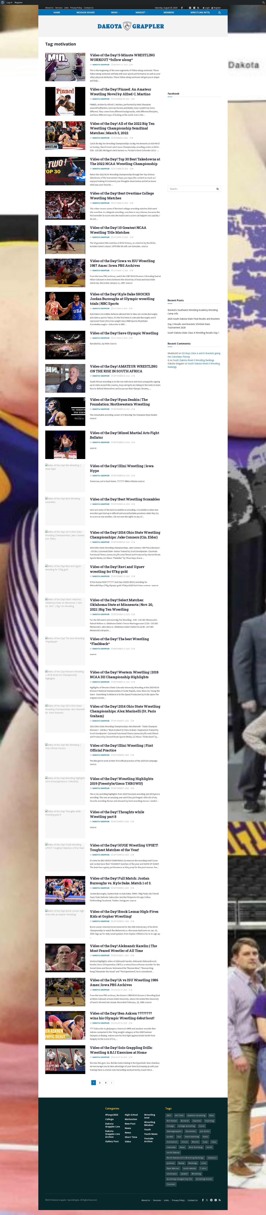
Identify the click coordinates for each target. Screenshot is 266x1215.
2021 (169, 1115)
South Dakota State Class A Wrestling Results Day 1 (193, 332)
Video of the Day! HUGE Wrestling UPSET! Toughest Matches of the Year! (124, 847)
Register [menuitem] (19, 2)
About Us (49, 7)
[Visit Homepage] (131, 26)
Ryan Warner (173, 1168)
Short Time (131, 1137)
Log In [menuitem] (9, 2)
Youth (147, 1129)
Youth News (150, 1133)
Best (212, 1115)
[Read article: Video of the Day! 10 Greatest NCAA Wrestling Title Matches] (65, 239)
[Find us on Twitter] (186, 8)
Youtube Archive (148, 1140)
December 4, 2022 (120, 138)
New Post (130, 1123)
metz (205, 1136)
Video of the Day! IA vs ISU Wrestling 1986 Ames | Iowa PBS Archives (124, 982)
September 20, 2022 (121, 542)
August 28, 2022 (120, 1057)
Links (66, 7)
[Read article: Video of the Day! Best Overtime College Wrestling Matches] (65, 205)
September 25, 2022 (121, 442)
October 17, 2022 (120, 270)
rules (203, 1163)
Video (128, 1141)
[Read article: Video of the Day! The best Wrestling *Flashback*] (65, 651)
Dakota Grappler (101, 64)
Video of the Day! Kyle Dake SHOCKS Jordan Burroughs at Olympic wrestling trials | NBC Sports (122, 299)
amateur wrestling (196, 1115)
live (179, 1136)
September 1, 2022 (121, 955)
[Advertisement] (194, 63)
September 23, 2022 (121, 504)
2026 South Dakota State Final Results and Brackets (194, 318)
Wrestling (196, 1174)
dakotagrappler (174, 1131)
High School (131, 1114)
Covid (201, 1126)
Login (207, 7)
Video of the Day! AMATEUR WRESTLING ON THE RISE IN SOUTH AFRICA (123, 368)
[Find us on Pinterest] (190, 8)
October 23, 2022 (120, 203)
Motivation (131, 1119)
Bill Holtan (172, 1121)
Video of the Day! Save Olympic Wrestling (124, 333)
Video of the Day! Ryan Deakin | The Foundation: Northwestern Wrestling (120, 402)
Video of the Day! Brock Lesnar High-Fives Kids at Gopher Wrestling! (124, 914)
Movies (195, 1142)
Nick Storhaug (195, 1147)
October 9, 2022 (120, 308)
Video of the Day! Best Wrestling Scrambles (125, 499)
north (209, 1147)
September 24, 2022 (121, 475)
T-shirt (203, 1168)
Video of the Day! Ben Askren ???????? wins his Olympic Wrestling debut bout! (122, 1015)
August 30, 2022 (120, 1023)
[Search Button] (219, 12)
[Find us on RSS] (198, 8)
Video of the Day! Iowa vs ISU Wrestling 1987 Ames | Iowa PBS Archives (122, 263)
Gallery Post (112, 1141)
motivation (172, 1142)
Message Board (86, 12)
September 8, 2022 (121, 755)
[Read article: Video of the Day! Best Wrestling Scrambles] (65, 511)
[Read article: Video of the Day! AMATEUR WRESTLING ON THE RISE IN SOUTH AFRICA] (65, 378)
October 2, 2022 (120, 338)
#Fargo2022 (111, 1114)
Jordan (170, 1136)
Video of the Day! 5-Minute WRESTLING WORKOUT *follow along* (122, 57)
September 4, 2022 (121, 855)
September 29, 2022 (121, 376)
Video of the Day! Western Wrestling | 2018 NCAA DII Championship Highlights (124, 674)
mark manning (192, 1136)
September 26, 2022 (121, 409)
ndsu (214, 1142)
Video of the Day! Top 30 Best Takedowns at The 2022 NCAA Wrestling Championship (125, 161)
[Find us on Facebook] (182, 8)
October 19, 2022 (120, 237)
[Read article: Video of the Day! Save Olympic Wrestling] (65, 345)
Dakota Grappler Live (112, 1125)
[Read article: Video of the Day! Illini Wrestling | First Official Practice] (65, 757)
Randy (181, 1163)
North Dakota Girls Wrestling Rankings (185, 1158)
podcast (170, 1163)
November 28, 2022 (121, 99)
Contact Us (88, 7)
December (191, 1131)
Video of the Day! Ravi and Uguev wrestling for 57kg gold (117, 569)
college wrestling (186, 1126)
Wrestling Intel (200, 12)
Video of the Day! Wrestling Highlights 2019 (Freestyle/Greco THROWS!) (121, 781)
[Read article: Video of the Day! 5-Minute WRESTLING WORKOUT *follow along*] (65, 67)
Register (217, 7)
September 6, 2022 (121, 821)
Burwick (185, 1121)
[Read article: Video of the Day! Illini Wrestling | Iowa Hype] (65, 478)
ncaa (205, 1142)
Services (58, 7)
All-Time (179, 1115)
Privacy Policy (76, 7)
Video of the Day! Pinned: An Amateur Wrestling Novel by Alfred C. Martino (120, 91)
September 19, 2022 (121, 576)
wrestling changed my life (179, 1179)
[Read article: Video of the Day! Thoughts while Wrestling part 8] (65, 824)
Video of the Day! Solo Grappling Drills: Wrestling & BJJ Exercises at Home (121, 1050)
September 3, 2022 (121, 888)
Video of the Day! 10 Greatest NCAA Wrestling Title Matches (118, 230)
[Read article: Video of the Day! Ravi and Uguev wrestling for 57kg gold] (65, 578)
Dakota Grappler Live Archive (112, 1134)
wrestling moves (204, 1179)
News (114, 12)
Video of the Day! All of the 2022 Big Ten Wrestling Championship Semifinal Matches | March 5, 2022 (122, 128)
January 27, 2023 (120, 64)
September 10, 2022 (121, 682)
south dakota (189, 1168)
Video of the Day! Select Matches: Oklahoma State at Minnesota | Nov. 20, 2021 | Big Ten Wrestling (121, 605)
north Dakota (173, 1152)
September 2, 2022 (121, 921)
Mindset (140, 12)
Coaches (197, 1121)
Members (169, 12)
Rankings (193, 1163)
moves (184, 1142)
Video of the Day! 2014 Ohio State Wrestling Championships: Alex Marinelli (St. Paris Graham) (125, 711)
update (184, 1174)
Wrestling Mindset (149, 1123)
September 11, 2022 (121, 648)
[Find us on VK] (194, 8)
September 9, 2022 (121, 721)
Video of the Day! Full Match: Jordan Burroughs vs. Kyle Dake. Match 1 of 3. (120, 880)
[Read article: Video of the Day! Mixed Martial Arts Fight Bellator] (65, 445)
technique (172, 1174)
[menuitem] (2, 2)
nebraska (171, 1147)
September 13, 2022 (121, 614)
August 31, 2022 (120, 990)
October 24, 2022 (120, 168)
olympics (212, 1158)
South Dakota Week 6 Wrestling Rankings (193, 360)
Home (57, 12)
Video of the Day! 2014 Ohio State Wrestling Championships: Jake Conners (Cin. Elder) (125, 534)
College (109, 1119)
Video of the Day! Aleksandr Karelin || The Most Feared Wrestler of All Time (123, 948)
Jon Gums (204, 1131)
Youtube (171, 1184)
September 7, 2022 (121, 788)
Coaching (209, 1121)
